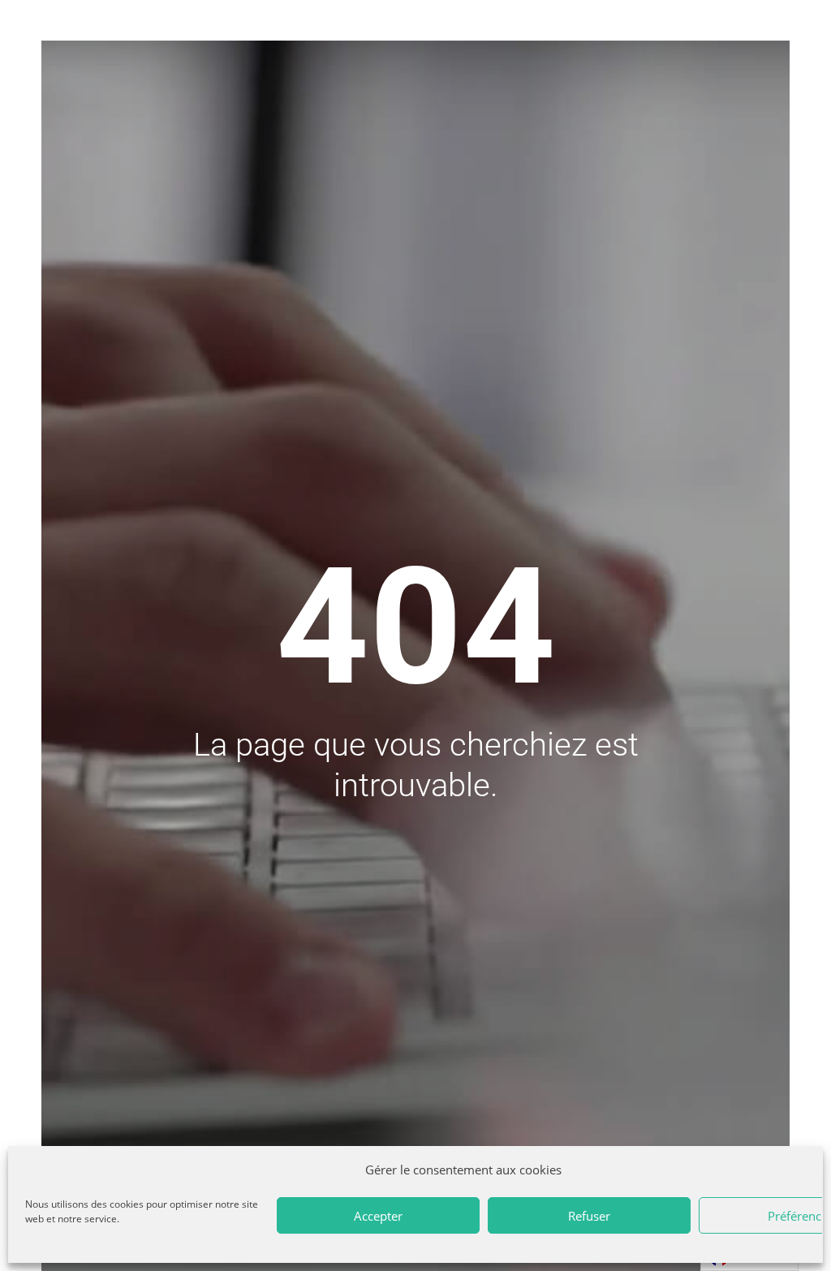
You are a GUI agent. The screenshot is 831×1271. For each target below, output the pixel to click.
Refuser (589, 1216)
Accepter (378, 1216)
